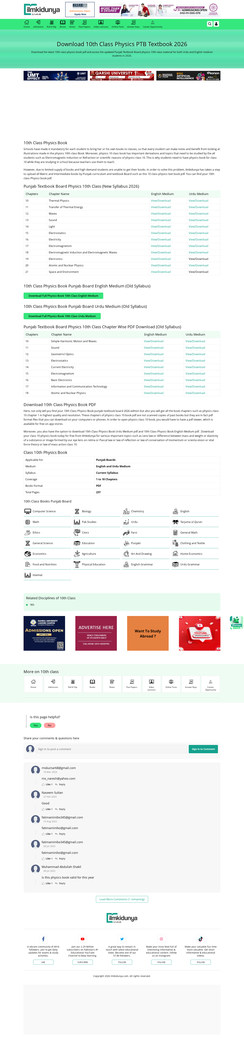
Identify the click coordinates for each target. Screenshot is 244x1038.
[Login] (216, 24)
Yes (36, 725)
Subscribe (82, 962)
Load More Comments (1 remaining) (122, 899)
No (49, 725)
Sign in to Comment (203, 749)
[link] (80, 9)
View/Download (161, 200)
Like (43, 962)
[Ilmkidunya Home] (42, 9)
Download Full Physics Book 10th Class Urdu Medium (62, 316)
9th (32, 605)
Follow (122, 962)
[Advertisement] (122, 106)
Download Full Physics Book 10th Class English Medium (63, 296)
